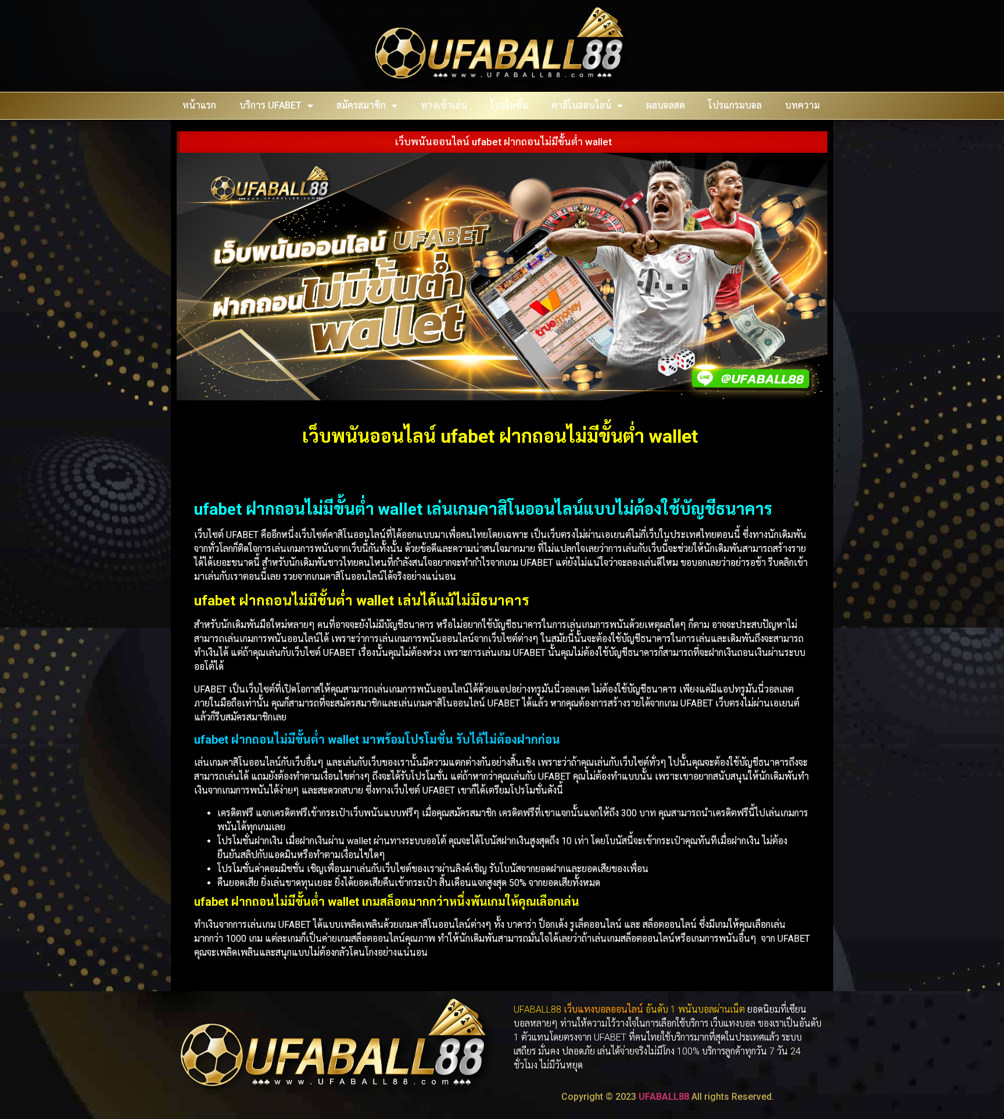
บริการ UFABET (270, 105)
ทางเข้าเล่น (444, 105)
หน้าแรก (199, 105)
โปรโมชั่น (509, 105)
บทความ (802, 105)
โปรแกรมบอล (735, 105)
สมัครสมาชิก (361, 105)
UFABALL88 (664, 1096)
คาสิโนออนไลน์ (581, 105)
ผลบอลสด (665, 105)
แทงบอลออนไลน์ (610, 1009)
